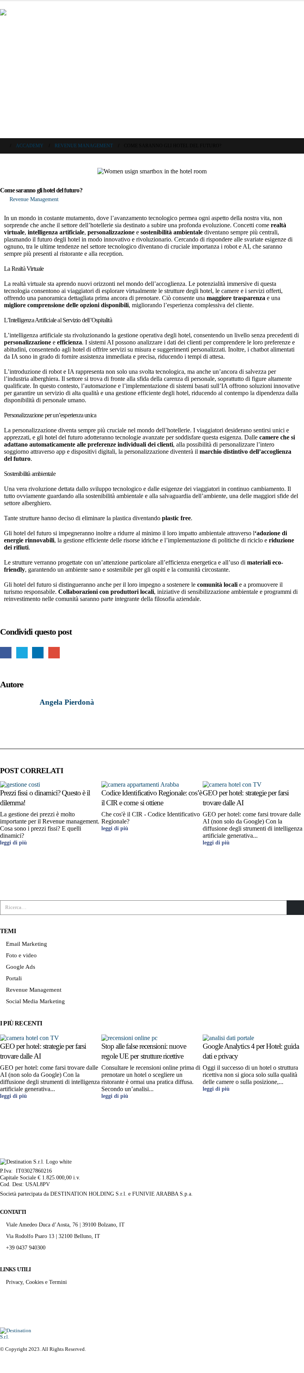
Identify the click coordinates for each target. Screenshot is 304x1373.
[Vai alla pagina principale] (2, 146)
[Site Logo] (16, 1333)
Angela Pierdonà (67, 702)
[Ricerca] (295, 907)
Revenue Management (34, 199)
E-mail (54, 652)
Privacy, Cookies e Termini (36, 1282)
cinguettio (22, 652)
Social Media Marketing (35, 1001)
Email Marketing (26, 944)
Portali (14, 978)
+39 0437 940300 (26, 1247)
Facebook (5, 652)
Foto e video (21, 955)
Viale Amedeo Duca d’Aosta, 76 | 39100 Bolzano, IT (65, 1224)
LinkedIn (38, 652)
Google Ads (20, 967)
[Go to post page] (23, 784)
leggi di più (14, 842)
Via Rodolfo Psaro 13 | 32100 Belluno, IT (53, 1236)
